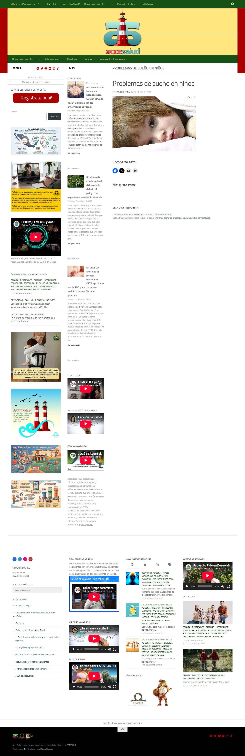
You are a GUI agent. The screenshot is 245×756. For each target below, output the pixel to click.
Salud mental (148, 655)
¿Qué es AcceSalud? (70, 4)
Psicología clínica (150, 582)
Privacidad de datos (126, 4)
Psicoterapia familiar (21, 286)
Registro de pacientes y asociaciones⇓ (121, 723)
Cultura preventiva (151, 605)
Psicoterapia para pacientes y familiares (31, 289)
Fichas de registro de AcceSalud (30, 630)
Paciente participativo (163, 611)
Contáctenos (147, 4)
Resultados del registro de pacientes (32, 662)
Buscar (14, 111)
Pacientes (50, 300)
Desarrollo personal (151, 573)
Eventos (88, 59)
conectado (139, 214)
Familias (38, 280)
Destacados (26, 280)
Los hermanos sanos (21, 293)
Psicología (72, 59)
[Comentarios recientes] (157, 565)
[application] (94, 639)
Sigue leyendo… (86, 524)
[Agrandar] (56, 131)
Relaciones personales (152, 620)
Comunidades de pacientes (112, 59)
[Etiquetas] (169, 565)
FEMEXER (51, 4)
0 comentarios (74, 168)
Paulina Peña (123, 92)
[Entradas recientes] (132, 565)
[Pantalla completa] (114, 649)
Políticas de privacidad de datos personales (35, 654)
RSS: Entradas (18, 572)
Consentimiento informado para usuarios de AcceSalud (34, 614)
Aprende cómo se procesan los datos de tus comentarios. (183, 218)
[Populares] (144, 565)
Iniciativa (39, 300)
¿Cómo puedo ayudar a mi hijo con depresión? (206, 682)
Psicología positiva (161, 585)
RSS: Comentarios (20, 576)
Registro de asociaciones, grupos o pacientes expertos (37, 639)
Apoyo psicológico (24, 605)
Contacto (20, 623)
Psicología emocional (151, 649)
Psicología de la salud (47, 283)
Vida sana (154, 623)
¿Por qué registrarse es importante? (32, 669)
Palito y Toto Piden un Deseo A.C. (25, 4)
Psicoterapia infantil (44, 286)
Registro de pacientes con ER (98, 4)
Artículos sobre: (52, 59)
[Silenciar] (109, 649)
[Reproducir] (73, 649)
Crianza (14, 280)
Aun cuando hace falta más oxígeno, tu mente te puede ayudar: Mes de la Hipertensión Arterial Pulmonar (158, 591)
